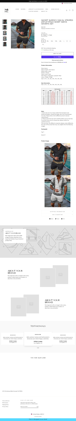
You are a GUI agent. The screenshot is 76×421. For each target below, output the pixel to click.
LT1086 (44, 35)
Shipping (43, 28)
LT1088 (50, 35)
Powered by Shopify (38, 416)
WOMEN (23, 9)
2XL (43, 41)
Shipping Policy (5, 404)
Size (42, 38)
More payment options (57, 60)
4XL (52, 41)
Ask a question (57, 214)
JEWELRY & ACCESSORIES (36, 9)
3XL (48, 41)
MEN (47, 9)
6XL (60, 41)
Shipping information (57, 211)
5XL (56, 41)
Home (17, 9)
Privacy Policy (5, 406)
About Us (44, 11)
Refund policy (5, 402)
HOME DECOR (55, 9)
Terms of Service (5, 400)
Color (43, 32)
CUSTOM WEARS (34, 11)
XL (43, 44)
